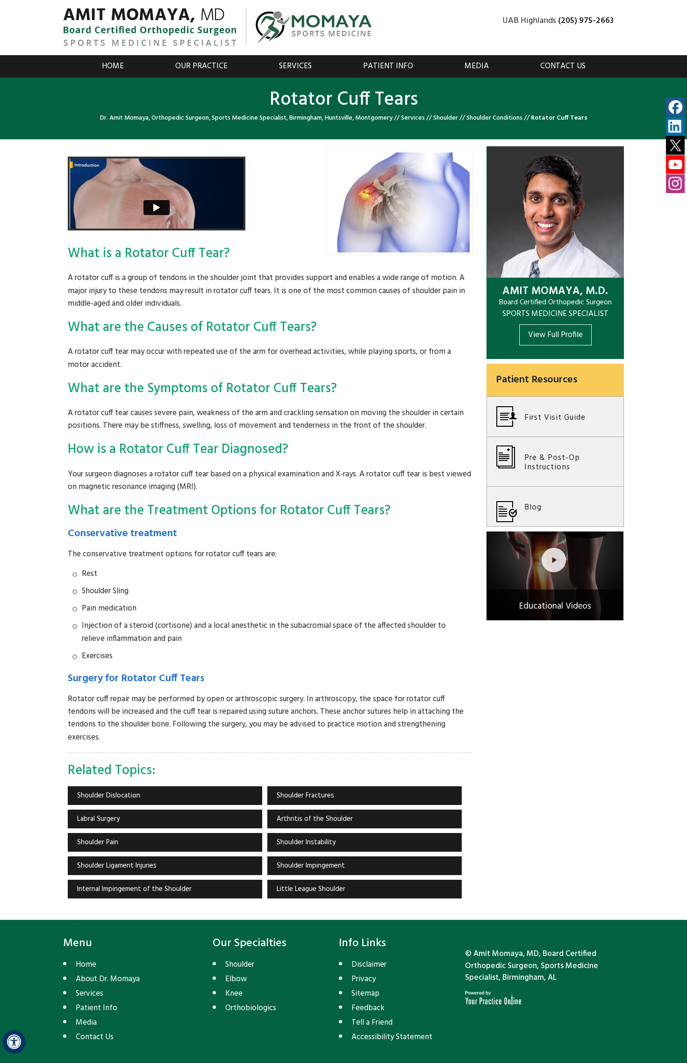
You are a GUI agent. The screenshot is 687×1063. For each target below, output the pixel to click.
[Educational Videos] (555, 576)
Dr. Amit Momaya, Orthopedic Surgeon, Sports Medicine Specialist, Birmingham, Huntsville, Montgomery (246, 118)
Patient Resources (536, 380)
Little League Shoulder (311, 889)
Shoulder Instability (306, 842)
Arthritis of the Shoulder (315, 819)
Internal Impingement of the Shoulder (134, 889)
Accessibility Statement (391, 1037)
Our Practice (201, 66)
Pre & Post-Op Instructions (552, 463)
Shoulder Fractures (305, 795)
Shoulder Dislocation (108, 795)
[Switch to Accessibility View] (14, 1042)
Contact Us (563, 66)
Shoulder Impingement (311, 865)
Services (295, 66)
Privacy (363, 979)
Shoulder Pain (97, 842)
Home (113, 66)
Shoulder (445, 118)
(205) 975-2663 (586, 21)
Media (477, 66)
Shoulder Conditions (494, 118)
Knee (234, 993)
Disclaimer (368, 964)
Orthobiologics (250, 1008)
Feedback (368, 1008)
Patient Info (388, 66)
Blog (533, 507)
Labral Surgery (98, 819)
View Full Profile (555, 335)
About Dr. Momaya (108, 979)
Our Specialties (249, 943)
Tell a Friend (372, 1022)
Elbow (236, 979)
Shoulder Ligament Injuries (117, 865)
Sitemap (365, 993)
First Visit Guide (555, 417)
